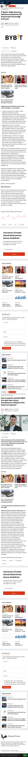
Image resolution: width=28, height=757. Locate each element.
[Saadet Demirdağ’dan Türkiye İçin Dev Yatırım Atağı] (21, 82)
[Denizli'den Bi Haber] (15, 4)
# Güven (4, 224)
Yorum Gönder (6, 348)
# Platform (21, 224)
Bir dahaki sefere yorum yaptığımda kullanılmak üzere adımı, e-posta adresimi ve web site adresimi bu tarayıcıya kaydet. (15, 343)
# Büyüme (4, 560)
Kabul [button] (25, 755)
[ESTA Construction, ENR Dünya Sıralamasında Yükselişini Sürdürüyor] (7, 97)
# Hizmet (4, 563)
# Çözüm (11, 560)
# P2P (15, 224)
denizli (6, 23)
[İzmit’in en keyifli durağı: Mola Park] (14, 360)
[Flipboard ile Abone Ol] (13, 48)
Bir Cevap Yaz (6, 314)
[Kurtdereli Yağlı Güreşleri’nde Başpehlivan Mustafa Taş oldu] (14, 366)
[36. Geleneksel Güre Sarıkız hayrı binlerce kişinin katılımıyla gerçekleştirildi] (14, 386)
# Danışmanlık (18, 560)
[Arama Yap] (4, 6)
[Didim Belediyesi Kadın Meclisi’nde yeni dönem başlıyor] (14, 373)
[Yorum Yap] (2, 51)
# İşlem (10, 224)
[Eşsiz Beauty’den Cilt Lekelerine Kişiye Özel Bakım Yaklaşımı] (7, 82)
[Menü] (2, 2)
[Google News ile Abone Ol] (5, 48)
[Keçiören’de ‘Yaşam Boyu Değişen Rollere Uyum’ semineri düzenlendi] (14, 380)
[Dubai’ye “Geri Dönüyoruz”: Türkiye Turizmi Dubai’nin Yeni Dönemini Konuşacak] (20, 286)
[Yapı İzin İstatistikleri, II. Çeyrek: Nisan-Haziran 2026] (20, 300)
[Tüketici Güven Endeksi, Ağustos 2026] (7, 300)
